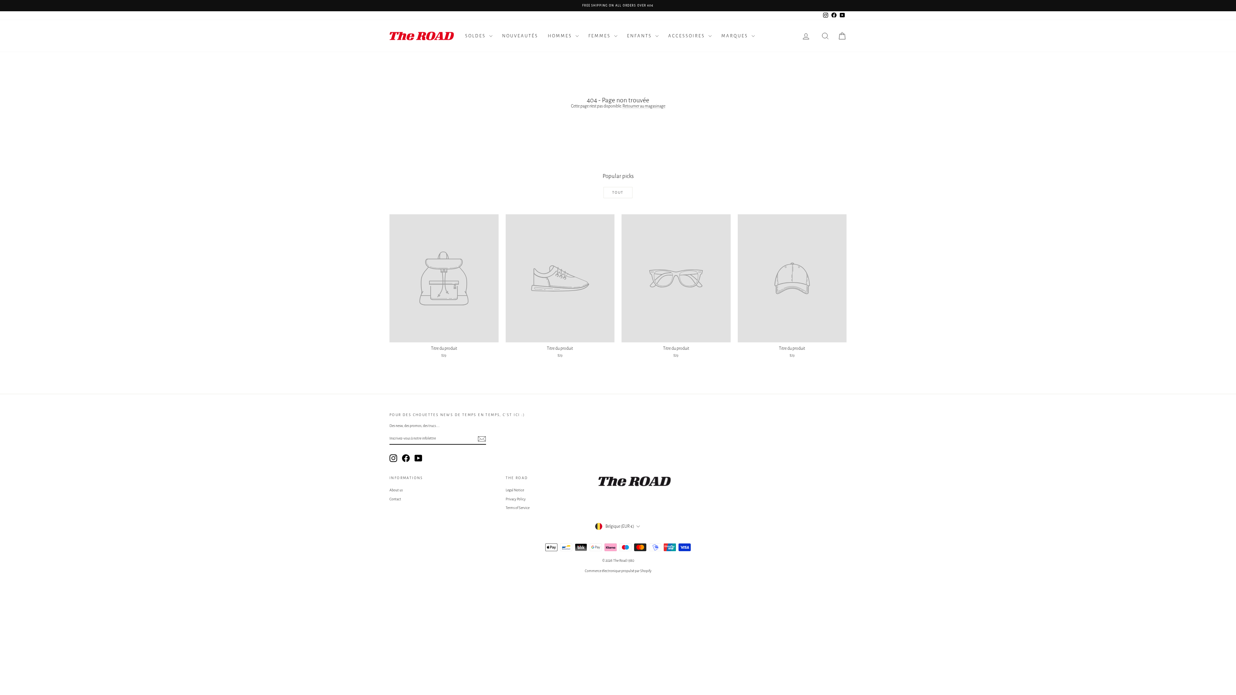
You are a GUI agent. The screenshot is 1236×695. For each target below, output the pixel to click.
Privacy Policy (516, 499)
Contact (395, 499)
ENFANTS (640, 35)
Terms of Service (517, 508)
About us (396, 490)
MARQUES (735, 35)
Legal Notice (515, 490)
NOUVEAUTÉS (520, 35)
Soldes (476, 35)
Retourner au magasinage (644, 106)
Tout (618, 192)
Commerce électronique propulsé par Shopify (618, 571)
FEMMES (600, 35)
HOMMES (561, 35)
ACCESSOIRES (687, 35)
